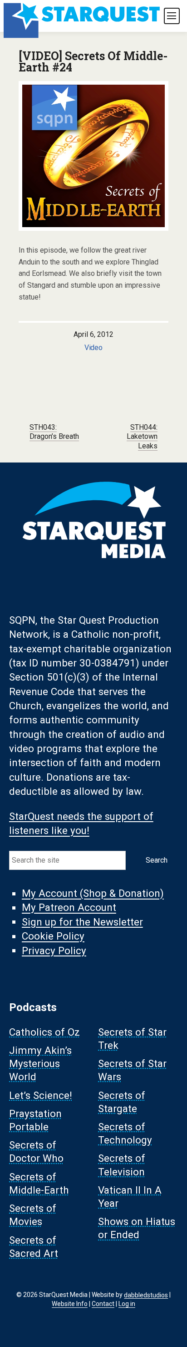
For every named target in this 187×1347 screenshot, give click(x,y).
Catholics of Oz (44, 1032)
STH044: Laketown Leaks (142, 437)
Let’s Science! (40, 1095)
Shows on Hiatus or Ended (136, 1228)
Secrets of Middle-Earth (39, 1183)
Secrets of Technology (125, 1133)
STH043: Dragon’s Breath (54, 432)
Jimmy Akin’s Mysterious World (40, 1063)
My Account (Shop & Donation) (93, 894)
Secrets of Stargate (121, 1101)
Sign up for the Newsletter (82, 922)
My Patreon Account (69, 908)
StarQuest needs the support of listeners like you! (81, 823)
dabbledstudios (146, 1294)
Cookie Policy (53, 936)
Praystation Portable (35, 1120)
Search (156, 860)
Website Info (70, 1303)
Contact (103, 1303)
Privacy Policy (54, 950)
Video (93, 347)
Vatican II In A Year (130, 1196)
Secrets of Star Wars (132, 1070)
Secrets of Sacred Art (33, 1246)
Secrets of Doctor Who (36, 1151)
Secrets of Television (121, 1165)
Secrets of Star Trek (132, 1038)
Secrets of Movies (32, 1215)
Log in (126, 1303)
